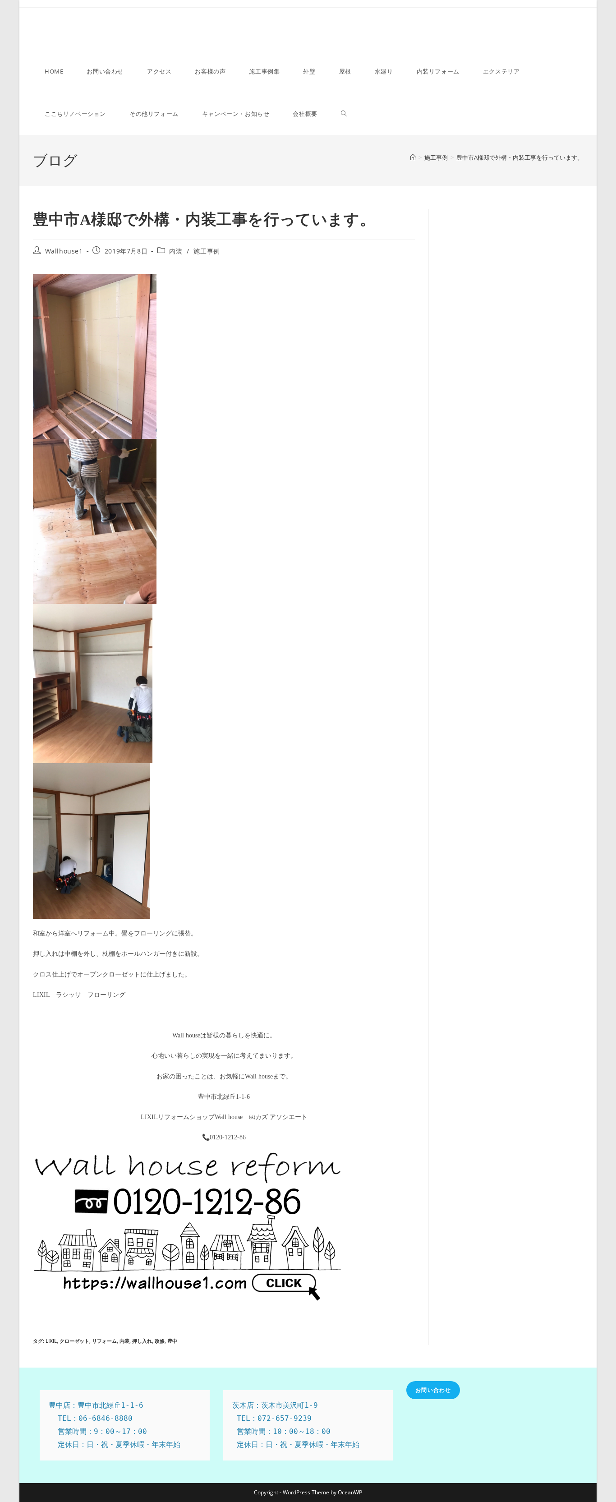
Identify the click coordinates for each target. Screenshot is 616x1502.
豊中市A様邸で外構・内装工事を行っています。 (519, 157)
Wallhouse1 (64, 251)
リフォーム (104, 1340)
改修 (160, 1340)
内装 (175, 251)
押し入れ (142, 1340)
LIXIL (51, 1340)
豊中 (172, 1340)
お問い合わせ (433, 1390)
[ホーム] (413, 157)
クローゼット (74, 1340)
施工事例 (206, 251)
